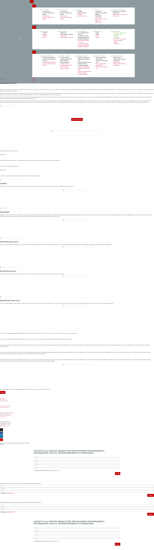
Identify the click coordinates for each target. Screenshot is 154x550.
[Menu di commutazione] (32, 1)
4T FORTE (45, 32)
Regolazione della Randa (83, 57)
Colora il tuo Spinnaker (101, 57)
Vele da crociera (63, 11)
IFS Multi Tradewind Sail (83, 37)
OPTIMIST (80, 11)
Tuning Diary (116, 60)
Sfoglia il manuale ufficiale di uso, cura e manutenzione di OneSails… (49, 59)
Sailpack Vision (116, 57)
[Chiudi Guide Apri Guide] (34, 52)
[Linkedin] (1, 436)
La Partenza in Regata (83, 65)
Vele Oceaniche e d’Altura (101, 12)
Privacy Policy (56, 470)
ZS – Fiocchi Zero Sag (83, 35)
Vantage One (63, 32)
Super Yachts (98, 11)
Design (97, 32)
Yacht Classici (98, 15)
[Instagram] (1, 429)
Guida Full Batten (64, 60)
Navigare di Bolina (82, 63)
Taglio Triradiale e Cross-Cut (66, 34)
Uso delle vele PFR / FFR (66, 59)
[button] (31, 82)
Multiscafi (97, 14)
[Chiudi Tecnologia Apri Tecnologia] (34, 27)
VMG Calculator (99, 59)
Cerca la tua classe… (82, 12)
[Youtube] (1, 439)
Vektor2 (44, 34)
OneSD (97, 34)
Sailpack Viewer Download (119, 59)
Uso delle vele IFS (64, 57)
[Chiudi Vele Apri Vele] (34, 6)
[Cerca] (27, 82)
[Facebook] (1, 433)
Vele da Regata (46, 11)
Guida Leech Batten (64, 62)
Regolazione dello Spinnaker (84, 62)
